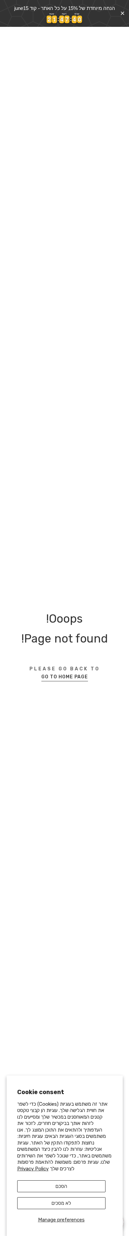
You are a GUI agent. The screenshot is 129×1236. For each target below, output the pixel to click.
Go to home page (64, 677)
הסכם (61, 1186)
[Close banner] (122, 13)
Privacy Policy (33, 1169)
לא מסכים (61, 1203)
